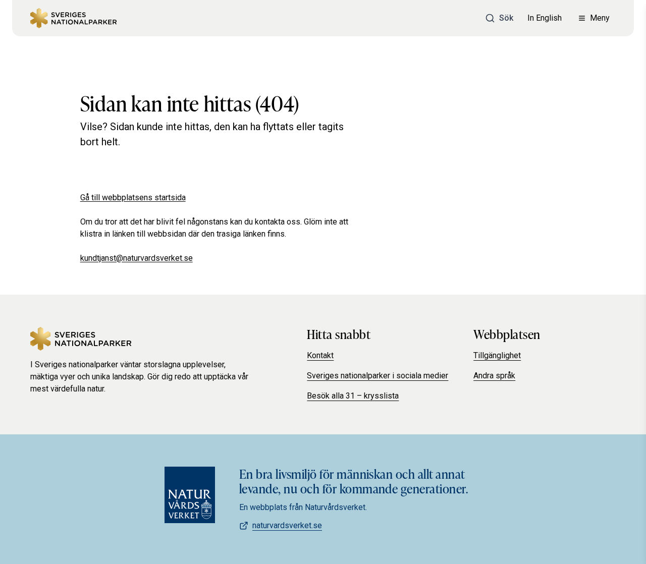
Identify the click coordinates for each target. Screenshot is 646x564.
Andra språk (494, 375)
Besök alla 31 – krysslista (353, 396)
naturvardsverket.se (287, 525)
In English (544, 18)
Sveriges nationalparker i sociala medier (377, 375)
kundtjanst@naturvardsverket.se (136, 258)
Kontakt (320, 355)
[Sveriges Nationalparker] (73, 18)
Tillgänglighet (497, 355)
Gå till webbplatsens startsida (133, 197)
